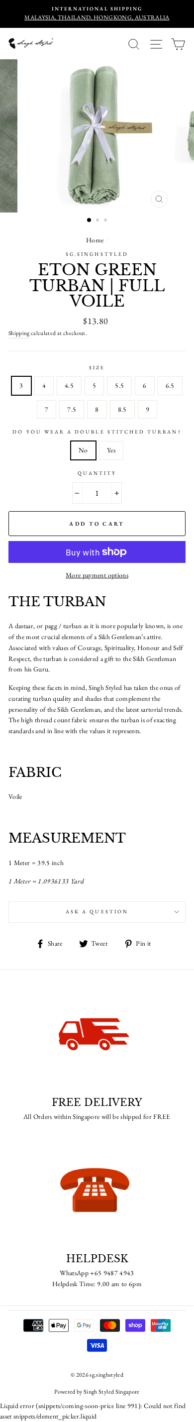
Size (97, 367)
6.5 (170, 385)
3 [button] (106, 221)
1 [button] (89, 220)
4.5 (69, 385)
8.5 (122, 409)
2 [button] (98, 221)
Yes (111, 449)
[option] (97, 14)
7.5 (71, 409)
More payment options (97, 574)
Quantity (97, 473)
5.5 (119, 385)
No (83, 449)
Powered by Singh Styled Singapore (96, 1392)
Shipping (19, 332)
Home (94, 239)
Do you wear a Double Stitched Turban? (96, 432)
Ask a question (97, 911)
